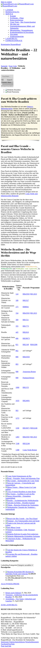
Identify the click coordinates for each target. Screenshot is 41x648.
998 (17, 372)
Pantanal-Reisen (28, 378)
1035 (17, 401)
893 (17, 364)
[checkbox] (12, 85)
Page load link (6, 646)
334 (17, 313)
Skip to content (6, 2)
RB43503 (26, 294)
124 (17, 294)
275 (17, 307)
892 (17, 351)
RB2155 (26, 387)
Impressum (5, 642)
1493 (17, 437)
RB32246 (33, 428)
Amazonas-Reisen (29, 372)
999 (17, 378)
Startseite (4, 66)
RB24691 (26, 401)
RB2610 (26, 332)
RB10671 (26, 428)
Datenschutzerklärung (17, 642)
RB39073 (26, 338)
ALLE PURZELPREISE (10, 584)
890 (17, 357)
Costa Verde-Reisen (30, 450)
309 (17, 320)
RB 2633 (33, 294)
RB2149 (26, 345)
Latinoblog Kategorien (9, 565)
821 (17, 345)
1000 (17, 387)
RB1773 (26, 326)
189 (17, 300)
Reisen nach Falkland (13, 593)
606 (17, 338)
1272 (17, 418)
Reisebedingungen (32, 642)
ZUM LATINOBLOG (9, 605)
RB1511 (26, 320)
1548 (17, 443)
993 (17, 410)
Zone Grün (13, 66)
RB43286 (33, 345)
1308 (17, 450)
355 (17, 326)
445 (17, 332)
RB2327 (26, 300)
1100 (17, 428)
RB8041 (26, 307)
